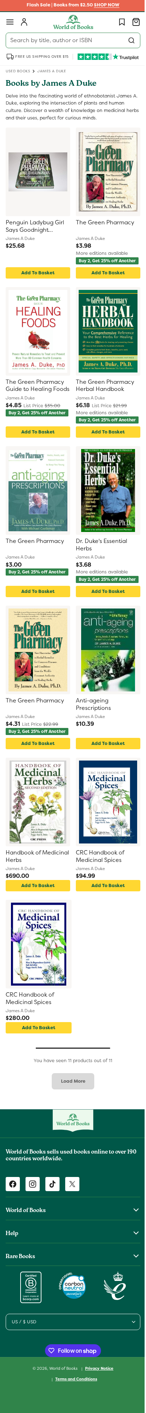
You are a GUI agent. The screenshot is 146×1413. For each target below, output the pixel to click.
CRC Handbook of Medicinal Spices (97, 873)
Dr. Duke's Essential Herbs (99, 553)
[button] (10, 22)
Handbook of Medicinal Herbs (28, 873)
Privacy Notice (97, 1385)
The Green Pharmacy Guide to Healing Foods (35, 390)
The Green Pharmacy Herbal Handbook (102, 390)
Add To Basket (36, 277)
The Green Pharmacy (102, 222)
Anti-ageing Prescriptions (90, 717)
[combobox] (70, 40)
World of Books (61, 1385)
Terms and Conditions (74, 1396)
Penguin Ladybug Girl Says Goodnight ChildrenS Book (35, 226)
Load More (70, 1098)
